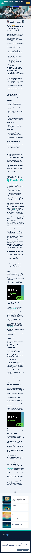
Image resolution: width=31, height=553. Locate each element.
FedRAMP (18, 235)
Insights (8, 4)
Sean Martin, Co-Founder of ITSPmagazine (19, 506)
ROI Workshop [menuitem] (22, 540)
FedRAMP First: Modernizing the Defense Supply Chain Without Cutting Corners (19, 508)
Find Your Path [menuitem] (16, 540)
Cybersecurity (14, 505)
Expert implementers (10, 468)
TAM (15, 24)
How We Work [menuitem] (10, 540)
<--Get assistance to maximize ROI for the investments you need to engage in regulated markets (15, 180)
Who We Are (6, 1)
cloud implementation (11, 87)
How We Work (11, 1)
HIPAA (15, 209)
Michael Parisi (13, 25)
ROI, (10, 24)
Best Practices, (13, 24)
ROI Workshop (21, 1)
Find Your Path (16, 1)
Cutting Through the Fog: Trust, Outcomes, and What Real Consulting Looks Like (19, 518)
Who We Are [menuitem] (4, 540)
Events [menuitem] (26, 540)
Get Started (28, 3)
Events (5, 4)
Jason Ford (14, 524)
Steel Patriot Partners (10, 326)
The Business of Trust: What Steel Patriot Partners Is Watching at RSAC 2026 (19, 526)
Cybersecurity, (8, 24)
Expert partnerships (14, 308)
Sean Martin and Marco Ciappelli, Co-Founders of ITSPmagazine (19, 515)
